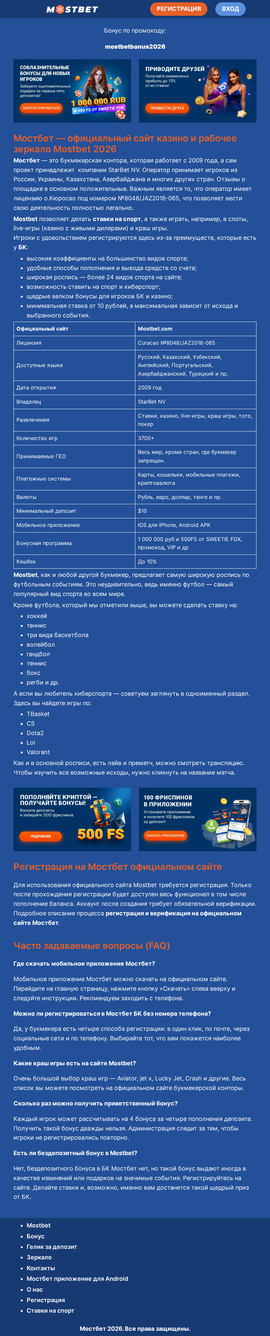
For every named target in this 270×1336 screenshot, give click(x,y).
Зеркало (39, 1257)
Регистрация (46, 1300)
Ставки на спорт (50, 1310)
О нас (35, 1289)
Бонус (35, 1236)
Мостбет (93, 1328)
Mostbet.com (155, 328)
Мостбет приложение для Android (77, 1278)
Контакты (41, 1268)
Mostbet (39, 1225)
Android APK (194, 525)
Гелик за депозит (52, 1246)
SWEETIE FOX (223, 539)
